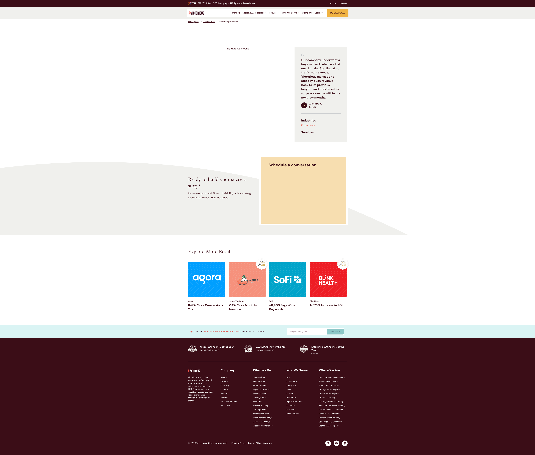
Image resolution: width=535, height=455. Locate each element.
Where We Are (329, 370)
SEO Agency (193, 21)
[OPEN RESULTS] (278, 12)
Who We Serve (297, 370)
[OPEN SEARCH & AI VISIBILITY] (266, 12)
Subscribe (335, 332)
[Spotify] (345, 443)
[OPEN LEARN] (322, 12)
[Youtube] (336, 443)
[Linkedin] (328, 443)
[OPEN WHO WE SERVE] (299, 12)
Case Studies (209, 21)
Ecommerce (308, 125)
